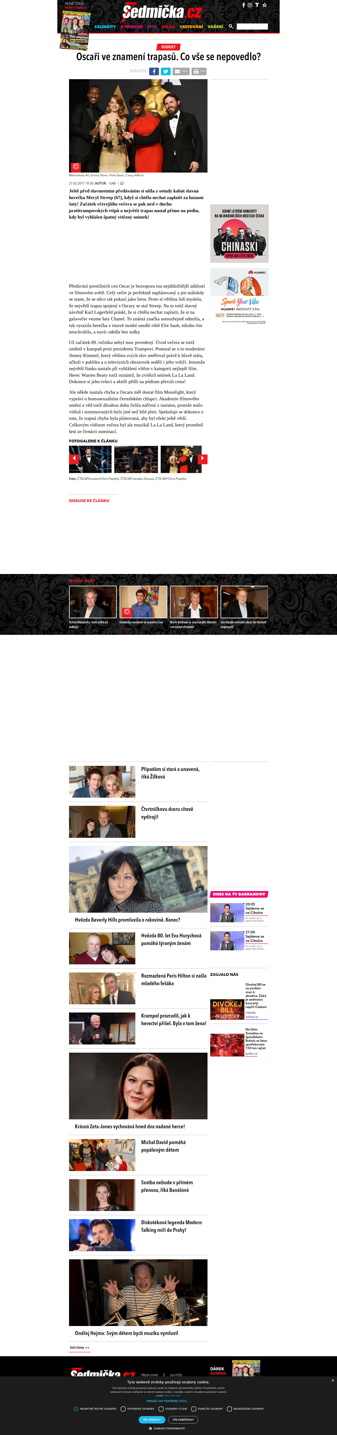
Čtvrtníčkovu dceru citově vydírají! (167, 813)
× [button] (332, 1380)
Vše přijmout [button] (152, 1419)
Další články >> (80, 1347)
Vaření (215, 27)
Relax (168, 27)
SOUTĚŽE (176, 1375)
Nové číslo (75, 6)
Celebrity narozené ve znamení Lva (141, 622)
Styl (152, 27)
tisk (202, 71)
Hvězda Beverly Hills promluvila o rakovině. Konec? (127, 920)
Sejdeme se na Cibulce (255, 909)
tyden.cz (251, 1053)
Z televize (132, 27)
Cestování (191, 27)
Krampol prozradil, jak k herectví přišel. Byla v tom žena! (174, 1020)
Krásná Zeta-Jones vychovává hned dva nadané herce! (130, 1127)
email (184, 71)
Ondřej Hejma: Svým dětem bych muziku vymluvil (126, 1333)
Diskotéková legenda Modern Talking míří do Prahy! (171, 1226)
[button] (168, 1401)
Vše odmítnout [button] (183, 1419)
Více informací (173, 1395)
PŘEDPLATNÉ (149, 1375)
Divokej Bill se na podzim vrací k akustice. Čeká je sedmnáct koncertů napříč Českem (256, 996)
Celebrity (105, 27)
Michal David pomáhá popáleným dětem (163, 1146)
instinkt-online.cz (252, 1015)
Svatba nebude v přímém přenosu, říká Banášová (167, 1186)
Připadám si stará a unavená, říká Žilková (170, 773)
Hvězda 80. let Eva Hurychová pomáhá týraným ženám (171, 939)
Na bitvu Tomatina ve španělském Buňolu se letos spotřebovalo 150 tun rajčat (256, 1039)
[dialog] (168, 1405)
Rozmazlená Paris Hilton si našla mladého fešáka (174, 980)
